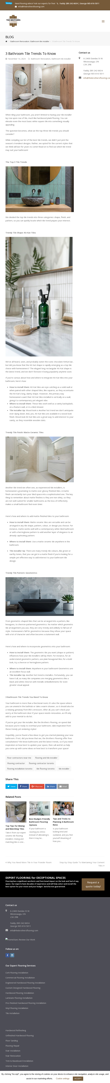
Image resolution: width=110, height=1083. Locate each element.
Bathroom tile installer (61, 58)
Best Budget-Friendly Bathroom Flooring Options (39, 821)
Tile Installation (12, 1013)
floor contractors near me (19, 757)
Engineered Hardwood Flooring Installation (25, 982)
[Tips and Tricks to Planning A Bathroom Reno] (63, 808)
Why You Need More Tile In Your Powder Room (29, 862)
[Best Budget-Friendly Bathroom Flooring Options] (39, 808)
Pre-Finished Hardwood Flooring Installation (26, 1003)
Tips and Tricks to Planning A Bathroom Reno (63, 821)
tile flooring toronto (45, 768)
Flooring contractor (16, 763)
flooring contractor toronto (41, 763)
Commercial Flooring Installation (20, 977)
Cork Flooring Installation (17, 972)
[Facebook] (8, 955)
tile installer (64, 768)
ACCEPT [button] (78, 1079)
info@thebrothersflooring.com (24, 930)
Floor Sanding (12, 1040)
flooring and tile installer (46, 757)
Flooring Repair (12, 1045)
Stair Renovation (13, 1055)
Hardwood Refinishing (16, 1030)
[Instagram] (12, 955)
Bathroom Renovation (40, 58)
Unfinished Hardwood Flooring (20, 1035)
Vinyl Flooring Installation (17, 1008)
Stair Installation (13, 1050)
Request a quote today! (93, 884)
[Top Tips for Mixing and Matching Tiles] (16, 811)
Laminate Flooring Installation (19, 998)
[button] (11, 786)
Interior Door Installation (17, 1066)
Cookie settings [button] (62, 1078)
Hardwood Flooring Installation (20, 993)
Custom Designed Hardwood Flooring (23, 987)
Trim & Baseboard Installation (19, 1060)
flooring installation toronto (19, 768)
